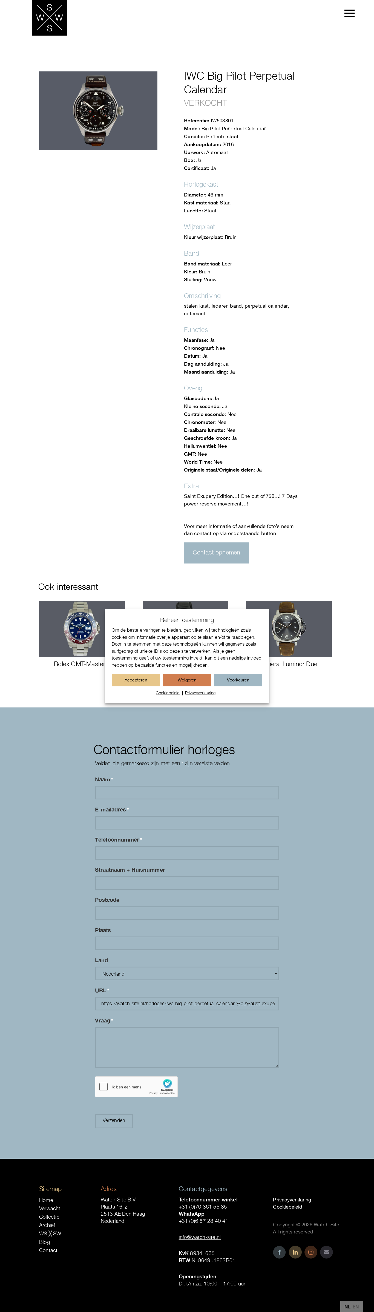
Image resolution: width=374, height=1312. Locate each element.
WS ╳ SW (50, 1233)
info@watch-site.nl (200, 1237)
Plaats (103, 930)
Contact (48, 1250)
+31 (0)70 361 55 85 (203, 1207)
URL (102, 990)
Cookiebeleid (168, 692)
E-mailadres (112, 809)
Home (46, 1200)
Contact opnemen (216, 552)
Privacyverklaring (200, 692)
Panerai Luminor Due (288, 663)
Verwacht (50, 1208)
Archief (47, 1225)
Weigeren (187, 679)
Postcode (107, 899)
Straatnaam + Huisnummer (130, 869)
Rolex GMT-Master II (82, 663)
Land (101, 960)
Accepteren (136, 679)
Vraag (104, 1020)
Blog (44, 1242)
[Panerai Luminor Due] (289, 629)
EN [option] (356, 1307)
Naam (104, 779)
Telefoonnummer (118, 839)
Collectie (49, 1217)
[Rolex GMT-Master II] (82, 629)
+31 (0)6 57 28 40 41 (204, 1221)
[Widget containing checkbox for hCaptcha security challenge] (136, 1086)
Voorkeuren (238, 679)
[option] (356, 1306)
